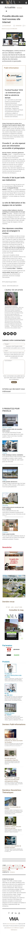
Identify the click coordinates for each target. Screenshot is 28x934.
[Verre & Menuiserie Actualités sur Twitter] (12, 913)
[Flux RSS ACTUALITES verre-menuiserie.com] (13, 865)
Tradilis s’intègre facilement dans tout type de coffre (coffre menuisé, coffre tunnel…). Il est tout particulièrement (13, 485)
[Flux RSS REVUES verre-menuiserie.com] (17, 868)
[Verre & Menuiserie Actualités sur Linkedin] (15, 913)
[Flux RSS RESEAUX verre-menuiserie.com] (24, 867)
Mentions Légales (19, 927)
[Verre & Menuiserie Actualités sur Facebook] (8, 913)
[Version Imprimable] (14, 333)
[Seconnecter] (26, 3)
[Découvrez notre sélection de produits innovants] (10, 840)
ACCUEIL (9, 865)
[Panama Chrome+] (10, 707)
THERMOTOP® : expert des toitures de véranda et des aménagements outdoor (12, 779)
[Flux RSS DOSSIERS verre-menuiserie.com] (22, 865)
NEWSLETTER (6, 870)
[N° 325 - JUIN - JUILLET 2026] (14, 627)
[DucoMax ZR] (10, 668)
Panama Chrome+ (10, 713)
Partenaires (7, 645)
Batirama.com (10, 927)
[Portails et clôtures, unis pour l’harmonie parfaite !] (10, 821)
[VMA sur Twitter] (8, 333)
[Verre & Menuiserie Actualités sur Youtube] (19, 913)
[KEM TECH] (8, 649)
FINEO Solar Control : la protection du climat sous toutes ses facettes (14, 740)
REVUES (20, 868)
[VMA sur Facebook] (4, 333)
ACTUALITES (17, 865)
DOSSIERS (5, 867)
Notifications (14, 929)
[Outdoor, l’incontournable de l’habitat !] (10, 801)
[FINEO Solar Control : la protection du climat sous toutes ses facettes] (10, 733)
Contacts (12, 872)
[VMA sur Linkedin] (11, 333)
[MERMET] (8, 655)
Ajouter (14, 382)
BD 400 (7, 693)
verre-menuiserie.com (12, 923)
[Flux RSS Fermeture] (6, 11)
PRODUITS (13, 868)
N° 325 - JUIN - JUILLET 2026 (14, 607)
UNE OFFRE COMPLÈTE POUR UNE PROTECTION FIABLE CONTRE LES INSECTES (12, 763)
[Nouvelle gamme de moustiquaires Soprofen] (10, 753)
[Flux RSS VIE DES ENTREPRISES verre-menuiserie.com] (9, 867)
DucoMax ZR (8, 674)
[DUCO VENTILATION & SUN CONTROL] (16, 655)
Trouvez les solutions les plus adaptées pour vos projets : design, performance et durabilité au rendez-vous (14, 850)
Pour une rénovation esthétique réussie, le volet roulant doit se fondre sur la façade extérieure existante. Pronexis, (13, 537)
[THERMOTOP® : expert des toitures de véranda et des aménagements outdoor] (10, 772)
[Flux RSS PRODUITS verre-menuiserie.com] (9, 868)
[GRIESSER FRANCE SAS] (16, 649)
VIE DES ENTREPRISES (16, 867)
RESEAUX (5, 868)
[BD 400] (10, 688)
